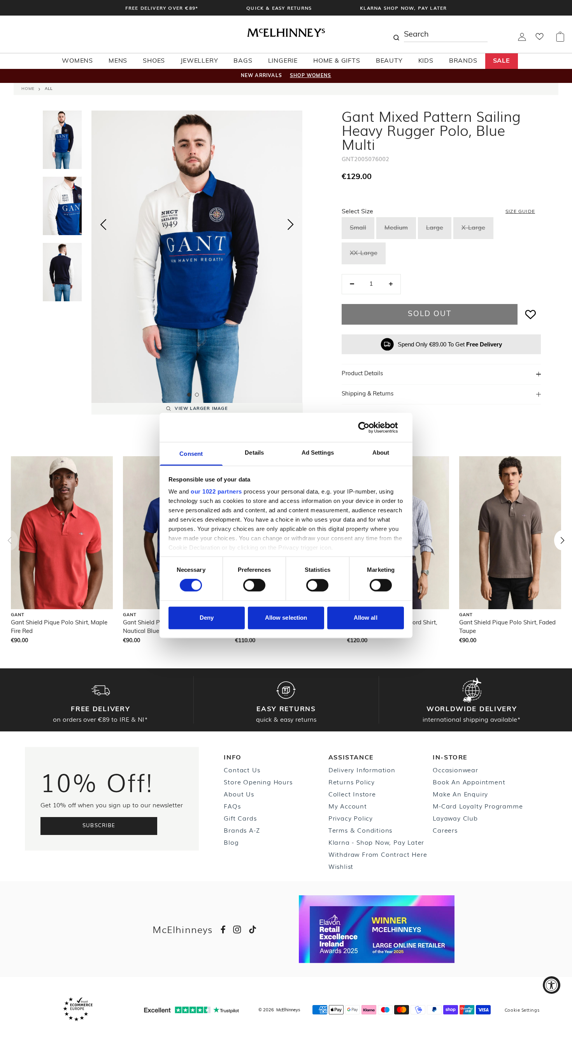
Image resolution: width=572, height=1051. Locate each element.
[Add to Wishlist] (531, 314)
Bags (242, 61)
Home (28, 89)
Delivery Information (361, 769)
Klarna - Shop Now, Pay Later (376, 842)
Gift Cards (240, 818)
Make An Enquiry (460, 793)
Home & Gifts (336, 61)
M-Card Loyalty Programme (478, 805)
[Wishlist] (539, 39)
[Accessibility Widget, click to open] (551, 985)
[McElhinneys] (286, 35)
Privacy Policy (350, 818)
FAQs (232, 805)
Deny (207, 617)
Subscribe (99, 825)
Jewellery (199, 61)
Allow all (365, 617)
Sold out (429, 314)
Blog (231, 842)
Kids (425, 61)
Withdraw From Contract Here (377, 854)
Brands (463, 61)
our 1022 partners (216, 491)
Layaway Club (455, 818)
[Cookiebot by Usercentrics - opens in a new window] (370, 427)
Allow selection (286, 617)
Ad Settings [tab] (318, 452)
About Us (239, 793)
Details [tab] (254, 452)
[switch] (254, 585)
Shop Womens (310, 76)
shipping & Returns (367, 394)
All (49, 89)
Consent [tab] (191, 453)
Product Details (362, 374)
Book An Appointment (469, 781)
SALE (501, 61)
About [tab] (381, 452)
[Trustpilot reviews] (191, 1010)
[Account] (522, 39)
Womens (77, 61)
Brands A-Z (242, 830)
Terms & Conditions (360, 830)
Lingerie (283, 61)
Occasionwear (455, 769)
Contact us (242, 769)
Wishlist (340, 866)
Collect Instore (352, 793)
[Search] (396, 34)
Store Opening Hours (258, 781)
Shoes (154, 61)
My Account (347, 805)
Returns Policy (351, 781)
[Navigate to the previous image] (103, 223)
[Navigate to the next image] (291, 226)
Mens (118, 61)
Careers (445, 830)
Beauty (389, 61)
